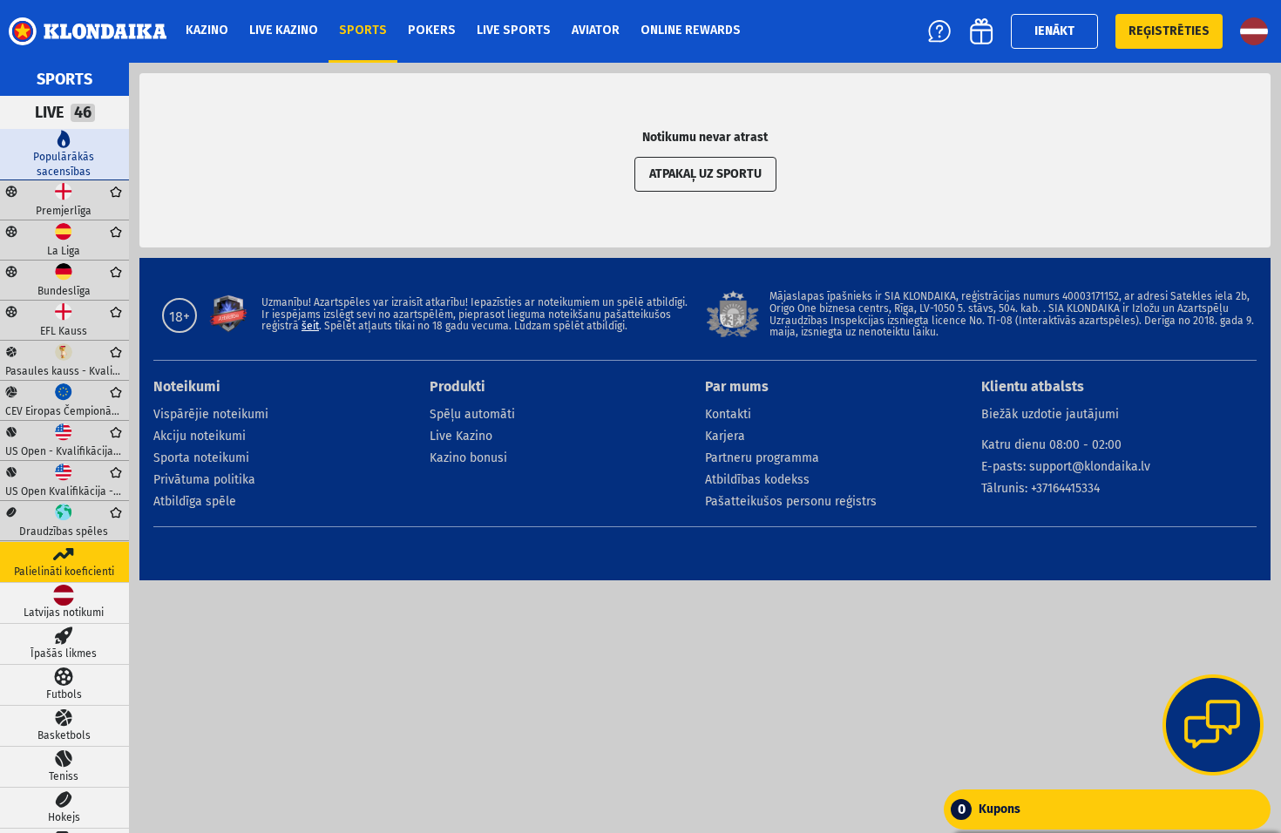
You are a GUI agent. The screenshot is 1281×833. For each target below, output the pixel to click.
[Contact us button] (1213, 726)
